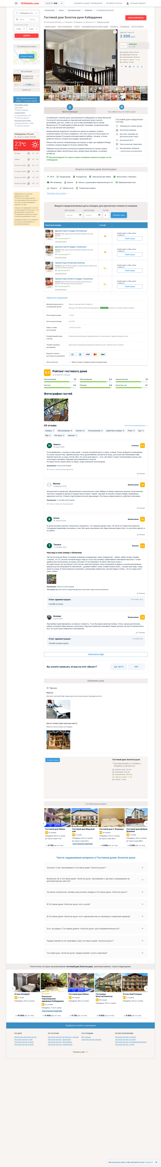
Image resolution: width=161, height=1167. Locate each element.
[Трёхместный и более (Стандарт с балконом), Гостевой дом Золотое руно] (99, 97)
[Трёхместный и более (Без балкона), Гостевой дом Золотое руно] (62, 97)
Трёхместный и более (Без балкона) (70, 263)
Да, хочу (119, 667)
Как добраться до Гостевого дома (95, 26)
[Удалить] (38, 76)
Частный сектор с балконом (59, 1039)
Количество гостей (21, 25)
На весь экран (52, 760)
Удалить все (26, 90)
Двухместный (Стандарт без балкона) (71, 231)
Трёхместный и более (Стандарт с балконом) (74, 279)
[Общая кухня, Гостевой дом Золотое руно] (136, 97)
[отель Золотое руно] (47, 89)
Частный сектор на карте (125, 1039)
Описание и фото (61, 241)
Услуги (76, 26)
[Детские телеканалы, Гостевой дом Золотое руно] (129, 97)
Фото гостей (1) (137, 26)
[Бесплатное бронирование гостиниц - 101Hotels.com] (30, 3)
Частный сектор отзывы (91, 1039)
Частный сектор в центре (125, 1037)
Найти (26, 36)
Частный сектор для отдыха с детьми (63, 1037)
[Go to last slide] (43, 823)
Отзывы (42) (124, 26)
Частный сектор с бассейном (60, 1042)
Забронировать (136, 18)
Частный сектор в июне (23, 1042)
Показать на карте (103, 22)
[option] (81, 57)
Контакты (114, 26)
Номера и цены (50, 26)
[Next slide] (147, 823)
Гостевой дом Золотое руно (27, 77)
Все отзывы (86, 1037)
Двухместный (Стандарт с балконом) (70, 247)
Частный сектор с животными (60, 1044)
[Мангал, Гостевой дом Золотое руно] (121, 97)
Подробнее (149, 1162)
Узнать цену (130, 238)
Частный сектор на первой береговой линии (133, 1042)
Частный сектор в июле (23, 1044)
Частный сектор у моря (124, 1044)
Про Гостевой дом (65, 26)
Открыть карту (27, 56)
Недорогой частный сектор (25, 1037)
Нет (136, 667)
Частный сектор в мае (23, 1039)
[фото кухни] (99, 89)
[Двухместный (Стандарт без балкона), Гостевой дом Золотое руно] (106, 89)
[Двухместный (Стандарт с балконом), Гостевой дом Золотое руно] (136, 89)
